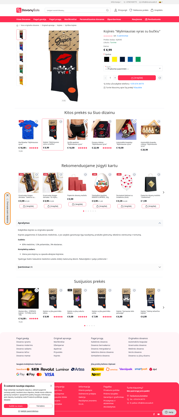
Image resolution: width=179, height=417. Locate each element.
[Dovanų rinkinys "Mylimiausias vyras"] (102, 129)
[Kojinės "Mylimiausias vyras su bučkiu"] (21, 34)
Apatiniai (58, 348)
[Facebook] (154, 414)
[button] (120, 10)
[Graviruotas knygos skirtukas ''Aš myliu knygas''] (53, 183)
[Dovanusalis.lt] (28, 10)
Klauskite (138, 87)
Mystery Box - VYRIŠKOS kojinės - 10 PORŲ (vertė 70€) (27, 313)
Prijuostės (58, 352)
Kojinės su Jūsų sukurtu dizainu (75, 312)
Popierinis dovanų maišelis (77, 195)
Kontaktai (58, 404)
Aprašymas (24, 223)
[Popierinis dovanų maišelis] (77, 183)
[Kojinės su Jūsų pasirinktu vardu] (102, 298)
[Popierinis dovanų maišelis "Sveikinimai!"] (151, 183)
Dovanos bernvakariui (100, 345)
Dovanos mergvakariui (101, 348)
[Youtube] (159, 414)
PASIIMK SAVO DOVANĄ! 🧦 (7, 210)
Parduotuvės (154, 19)
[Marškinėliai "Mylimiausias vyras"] (28, 129)
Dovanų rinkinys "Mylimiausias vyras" (99, 143)
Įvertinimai (25, 267)
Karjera (57, 400)
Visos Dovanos (23, 19)
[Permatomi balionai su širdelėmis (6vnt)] (126, 183)
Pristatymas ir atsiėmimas (110, 402)
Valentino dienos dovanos (102, 352)
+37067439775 (131, 2)
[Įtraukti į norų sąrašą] (160, 77)
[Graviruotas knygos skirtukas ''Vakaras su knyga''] (28, 183)
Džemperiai (59, 345)
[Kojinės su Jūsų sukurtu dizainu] (77, 298)
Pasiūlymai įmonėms (88, 400)
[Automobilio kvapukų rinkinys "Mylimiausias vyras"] (151, 129)
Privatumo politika (111, 390)
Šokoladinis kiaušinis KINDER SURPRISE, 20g (100, 196)
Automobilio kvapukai (137, 342)
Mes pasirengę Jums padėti (138, 391)
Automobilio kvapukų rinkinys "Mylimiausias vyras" (149, 144)
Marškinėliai (70, 19)
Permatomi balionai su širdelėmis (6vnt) (124, 196)
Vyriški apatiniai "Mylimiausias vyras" (75, 143)
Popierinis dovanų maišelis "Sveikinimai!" (150, 196)
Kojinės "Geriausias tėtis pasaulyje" (125, 312)
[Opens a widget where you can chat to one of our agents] (169, 412)
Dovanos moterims (24, 345)
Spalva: (108, 54)
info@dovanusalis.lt (149, 2)
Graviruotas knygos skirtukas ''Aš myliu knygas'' (50, 196)
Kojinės (59, 25)
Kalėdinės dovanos (99, 342)
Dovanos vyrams (23, 342)
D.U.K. (81, 404)
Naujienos (137, 19)
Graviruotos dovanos (137, 345)
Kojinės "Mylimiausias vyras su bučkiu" (51, 143)
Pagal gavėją (39, 19)
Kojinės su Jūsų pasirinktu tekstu (52, 312)
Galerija (82, 397)
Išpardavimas (114, 19)
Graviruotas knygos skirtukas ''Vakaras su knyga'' (26, 196)
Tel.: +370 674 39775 (137, 399)
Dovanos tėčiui (22, 352)
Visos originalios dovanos (30, 25)
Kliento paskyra (85, 390)
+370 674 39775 (137, 83)
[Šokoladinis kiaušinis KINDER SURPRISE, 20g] (102, 183)
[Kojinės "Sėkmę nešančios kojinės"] (151, 298)
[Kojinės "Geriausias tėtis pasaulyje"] (126, 298)
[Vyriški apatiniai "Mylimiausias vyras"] (77, 129)
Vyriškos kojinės (71, 25)
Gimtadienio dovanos (100, 355)
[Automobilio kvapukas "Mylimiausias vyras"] (126, 129)
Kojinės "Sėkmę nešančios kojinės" (150, 312)
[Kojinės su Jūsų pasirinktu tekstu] (53, 298)
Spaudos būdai (60, 397)
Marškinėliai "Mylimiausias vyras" (28, 143)
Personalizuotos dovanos (92, 19)
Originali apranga (48, 25)
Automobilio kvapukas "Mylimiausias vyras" (124, 143)
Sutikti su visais (16, 406)
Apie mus (58, 390)
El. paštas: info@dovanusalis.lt (141, 403)
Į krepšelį (138, 77)
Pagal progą (55, 19)
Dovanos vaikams (23, 348)
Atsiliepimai (59, 393)
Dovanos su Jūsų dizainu (139, 355)
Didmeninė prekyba (87, 393)
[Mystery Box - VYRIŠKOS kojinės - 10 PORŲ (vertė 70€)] (28, 298)
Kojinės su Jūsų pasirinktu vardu (101, 312)
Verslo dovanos (135, 352)
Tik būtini (40, 406)
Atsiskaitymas (109, 407)
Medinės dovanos (136, 348)
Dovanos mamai (23, 355)
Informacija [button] (115, 2)
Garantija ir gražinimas (114, 397)
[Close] (7, 195)
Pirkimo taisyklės (111, 393)
